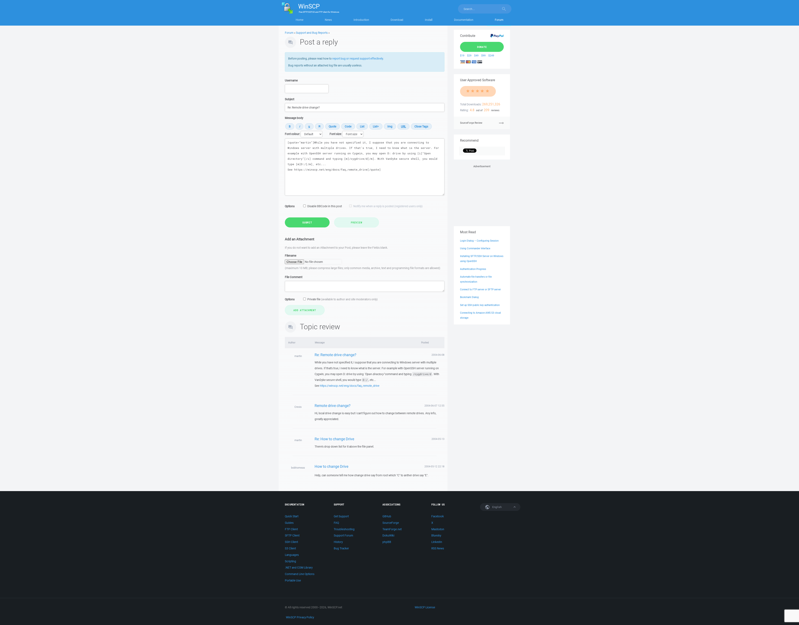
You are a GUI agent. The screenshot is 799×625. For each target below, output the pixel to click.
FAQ (336, 523)
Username (291, 80)
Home (299, 20)
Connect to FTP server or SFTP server (480, 289)
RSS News (437, 548)
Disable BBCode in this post (324, 206)
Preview (356, 222)
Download (397, 20)
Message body (294, 118)
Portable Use (293, 580)
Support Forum (343, 535)
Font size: (336, 134)
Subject (289, 99)
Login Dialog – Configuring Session (479, 240)
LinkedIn (436, 542)
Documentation (463, 20)
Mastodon (437, 529)
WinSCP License (425, 607)
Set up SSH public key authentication (480, 305)
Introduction (361, 20)
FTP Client (291, 529)
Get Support (341, 516)
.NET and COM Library (299, 567)
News (328, 20)
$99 (483, 55)
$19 (462, 55)
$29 (469, 55)
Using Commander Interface (475, 248)
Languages (292, 555)
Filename (290, 255)
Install (428, 20)
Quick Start (291, 516)
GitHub (386, 516)
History (338, 542)
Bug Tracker (341, 548)
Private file (342, 299)
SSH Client (291, 542)
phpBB (386, 542)
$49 (476, 55)
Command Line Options (299, 574)
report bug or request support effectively (357, 58)
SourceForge (390, 523)
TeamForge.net (392, 529)
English (496, 507)
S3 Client (290, 548)
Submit (307, 222)
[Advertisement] (482, 195)
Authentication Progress (473, 269)
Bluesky (436, 535)
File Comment (293, 277)
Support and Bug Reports (312, 33)
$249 (491, 55)
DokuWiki (388, 535)
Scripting (290, 561)
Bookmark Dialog (469, 297)
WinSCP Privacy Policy (300, 617)
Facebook (437, 516)
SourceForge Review (471, 122)
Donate (482, 47)
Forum (499, 20)
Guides (289, 523)
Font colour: (292, 134)
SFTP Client (292, 535)
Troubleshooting (344, 529)
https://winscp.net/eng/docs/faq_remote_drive (349, 386)
